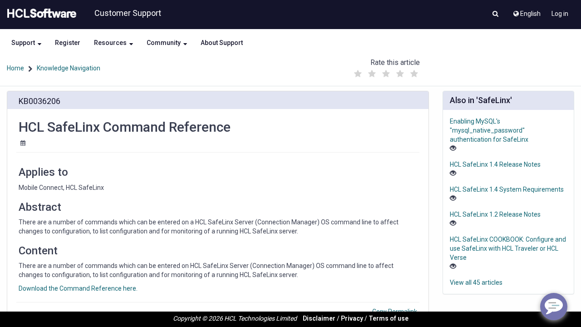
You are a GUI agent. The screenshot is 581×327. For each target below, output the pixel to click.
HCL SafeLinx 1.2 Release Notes (495, 214)
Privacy (352, 318)
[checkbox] (358, 74)
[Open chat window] (553, 306)
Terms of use (389, 318)
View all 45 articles (476, 282)
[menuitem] (526, 11)
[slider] (386, 71)
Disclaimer (319, 318)
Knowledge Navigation (68, 68)
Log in (559, 13)
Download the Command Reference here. (78, 288)
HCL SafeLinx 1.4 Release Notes (495, 164)
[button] (495, 14)
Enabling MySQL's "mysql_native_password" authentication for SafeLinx (489, 130)
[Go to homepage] (40, 13)
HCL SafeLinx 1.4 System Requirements (507, 189)
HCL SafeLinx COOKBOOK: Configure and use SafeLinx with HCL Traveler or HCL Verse (508, 248)
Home (15, 68)
